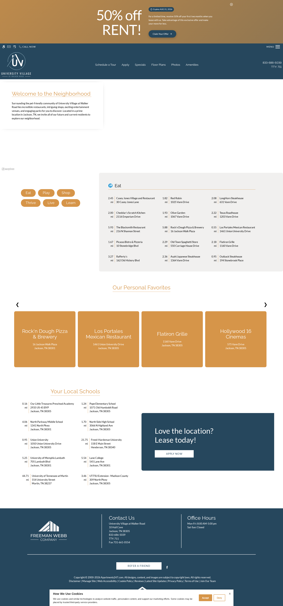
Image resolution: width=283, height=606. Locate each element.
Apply (125, 64)
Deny (219, 597)
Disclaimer (75, 581)
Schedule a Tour (105, 64)
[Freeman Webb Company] (48, 530)
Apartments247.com (112, 577)
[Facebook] (167, 568)
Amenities (192, 64)
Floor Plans (158, 64)
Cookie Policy (125, 581)
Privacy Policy (175, 581)
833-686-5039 (272, 64)
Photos (175, 64)
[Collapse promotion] (231, 4)
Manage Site (89, 581)
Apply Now (174, 453)
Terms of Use (192, 581)
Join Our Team (208, 581)
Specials (140, 64)
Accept (205, 597)
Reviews (139, 581)
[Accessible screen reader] (3, 46)
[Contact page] (9, 46)
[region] (141, 133)
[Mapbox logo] (7, 169)
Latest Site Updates (155, 581)
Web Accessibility (107, 581)
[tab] (28, 193)
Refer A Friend (139, 565)
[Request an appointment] (15, 46)
